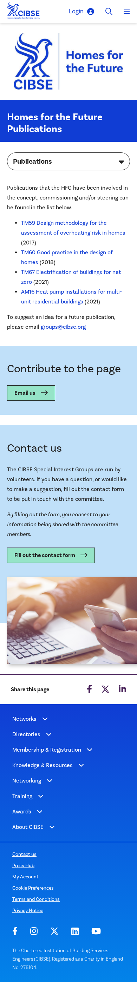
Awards (21, 811)
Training (22, 796)
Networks (24, 718)
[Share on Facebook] (89, 689)
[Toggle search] (109, 11)
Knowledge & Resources (42, 765)
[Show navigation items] (45, 719)
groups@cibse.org (63, 326)
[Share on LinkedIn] (122, 689)
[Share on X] (105, 689)
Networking (26, 780)
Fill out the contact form (44, 555)
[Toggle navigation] (126, 12)
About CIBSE (28, 827)
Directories (26, 734)
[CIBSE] (23, 12)
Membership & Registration (46, 749)
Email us (24, 393)
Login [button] (76, 11)
